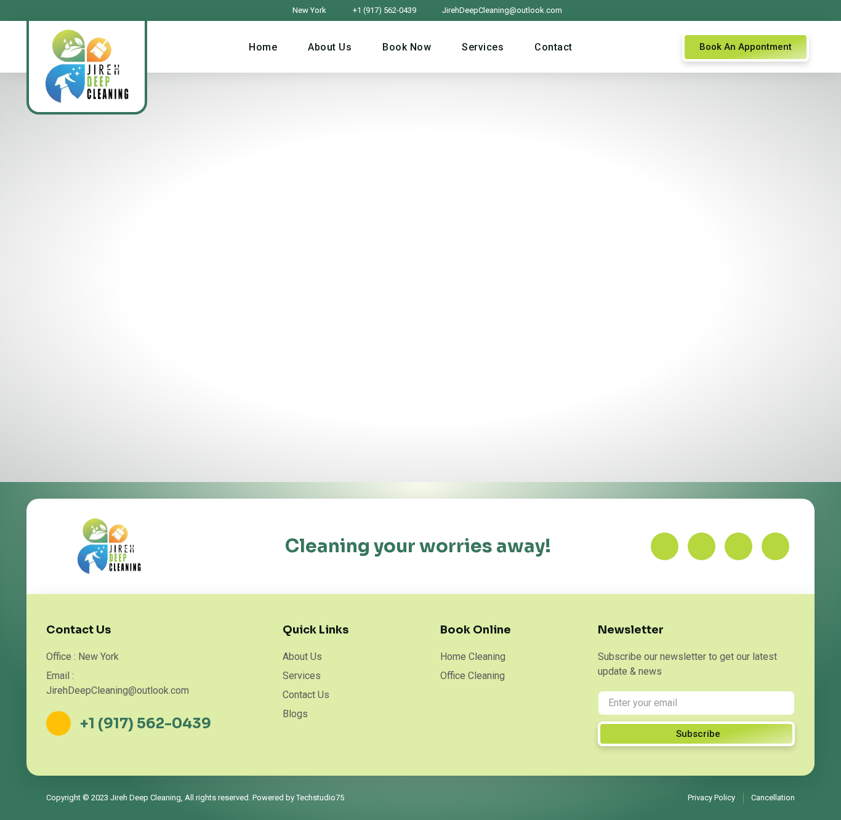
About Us (330, 47)
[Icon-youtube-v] (775, 546)
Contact (553, 47)
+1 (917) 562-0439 (145, 724)
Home (263, 47)
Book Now (406, 47)
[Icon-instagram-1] (738, 546)
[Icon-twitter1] (701, 546)
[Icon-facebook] (664, 546)
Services (483, 47)
